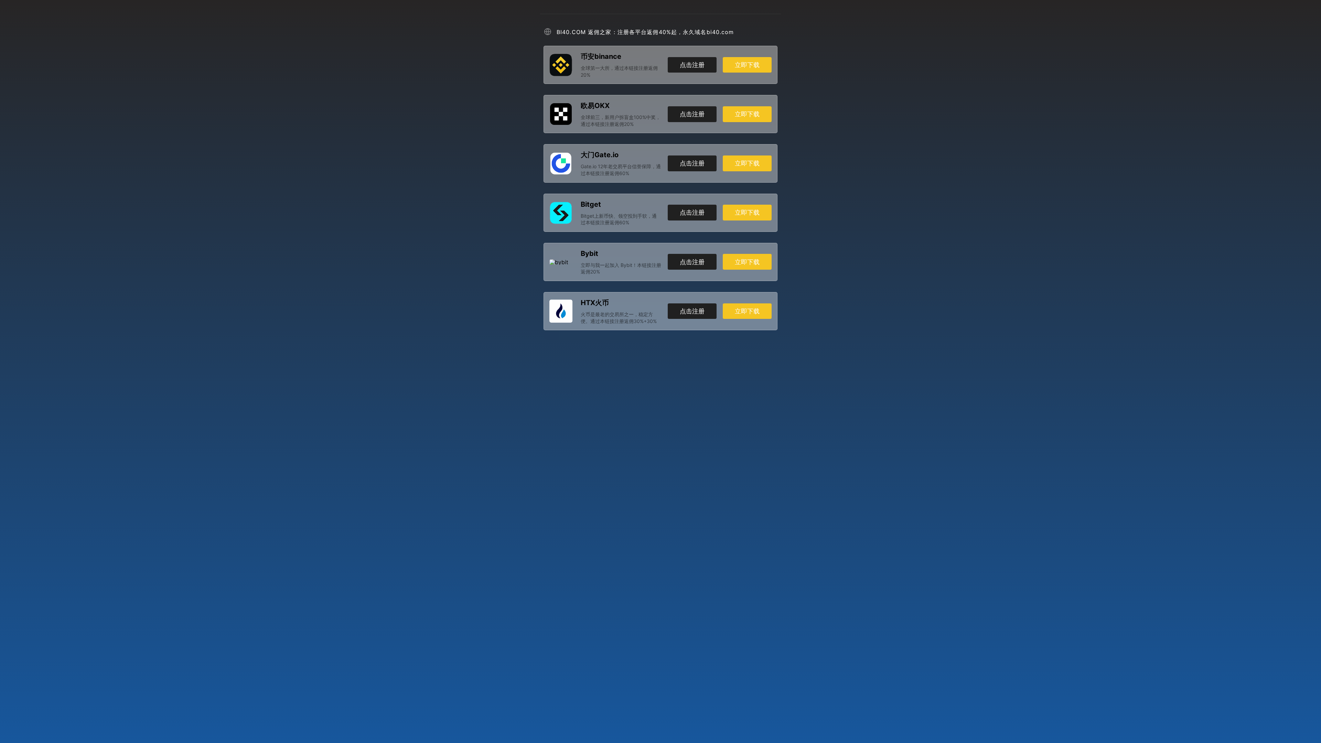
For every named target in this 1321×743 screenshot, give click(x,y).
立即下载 (747, 64)
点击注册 (692, 64)
